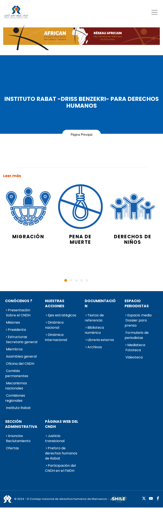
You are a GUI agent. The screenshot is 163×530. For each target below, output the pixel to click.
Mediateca (136, 345)
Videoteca (134, 357)
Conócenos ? (18, 300)
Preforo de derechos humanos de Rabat (61, 453)
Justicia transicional (55, 438)
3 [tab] (76, 280)
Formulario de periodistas (137, 335)
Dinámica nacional (54, 325)
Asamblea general (21, 356)
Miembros (14, 349)
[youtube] (151, 499)
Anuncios (15, 435)
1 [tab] (65, 280)
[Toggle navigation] (154, 12)
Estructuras (17, 336)
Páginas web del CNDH (61, 424)
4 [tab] (81, 280)
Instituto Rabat (18, 407)
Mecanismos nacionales (16, 386)
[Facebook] (158, 499)
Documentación (100, 303)
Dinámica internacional (56, 337)
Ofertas (12, 448)
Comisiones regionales (15, 398)
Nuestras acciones (54, 303)
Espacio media (139, 315)
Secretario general (21, 342)
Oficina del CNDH (20, 363)
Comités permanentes (16, 373)
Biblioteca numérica (94, 330)
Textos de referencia (94, 318)
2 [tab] (71, 280)
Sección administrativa (21, 424)
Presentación (19, 310)
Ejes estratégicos (62, 315)
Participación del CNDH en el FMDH (60, 468)
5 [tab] (87, 280)
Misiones (13, 322)
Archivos (94, 347)
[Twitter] (144, 499)
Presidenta (17, 329)
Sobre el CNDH (18, 315)
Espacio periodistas (137, 303)
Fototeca (133, 350)
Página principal (81, 134)
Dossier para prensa (136, 323)
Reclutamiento (18, 440)
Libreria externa (100, 339)
